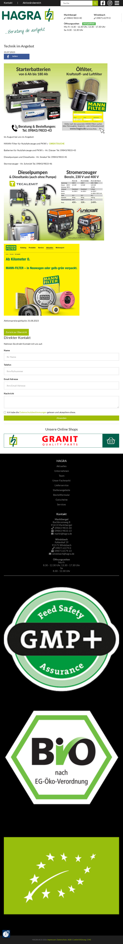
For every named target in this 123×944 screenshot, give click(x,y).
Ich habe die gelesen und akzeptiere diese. (41, 412)
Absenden (61, 418)
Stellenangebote (61, 490)
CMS (89, 940)
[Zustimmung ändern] (6, 934)
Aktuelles (62, 466)
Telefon (7, 364)
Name (7, 350)
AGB (69, 940)
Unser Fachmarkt (61, 480)
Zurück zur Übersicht (16, 332)
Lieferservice (62, 485)
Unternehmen (61, 470)
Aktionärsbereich (32, 2)
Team (61, 475)
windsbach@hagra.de (63, 553)
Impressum (51, 940)
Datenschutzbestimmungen (33, 412)
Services (61, 504)
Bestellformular (61, 494)
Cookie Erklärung (79, 940)
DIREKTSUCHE (57, 143)
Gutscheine (62, 499)
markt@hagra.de (63, 533)
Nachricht (9, 393)
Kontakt (8, 2)
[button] (16, 56)
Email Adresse (11, 379)
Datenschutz (62, 940)
